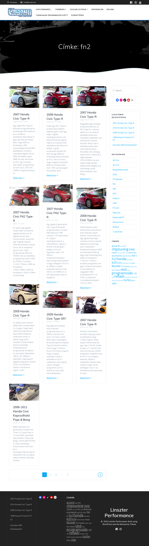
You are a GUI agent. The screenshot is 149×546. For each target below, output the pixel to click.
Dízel (115, 174)
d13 (124, 253)
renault (127, 277)
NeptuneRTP (118, 217)
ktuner (116, 266)
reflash (119, 276)
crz (121, 253)
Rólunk (110, 9)
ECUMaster (118, 179)
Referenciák (97, 9)
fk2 (127, 256)
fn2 (114, 259)
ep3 (123, 256)
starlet (135, 277)
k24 (119, 262)
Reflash (116, 227)
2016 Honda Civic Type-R (123, 128)
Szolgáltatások (78, 9)
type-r (133, 280)
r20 (113, 277)
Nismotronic (118, 222)
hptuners (130, 259)
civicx (114, 252)
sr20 (131, 277)
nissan (117, 270)
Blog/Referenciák (120, 169)
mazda (126, 266)
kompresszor (126, 263)
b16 (124, 246)
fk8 (133, 255)
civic (132, 249)
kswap (132, 263)
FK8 (114, 189)
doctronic (133, 252)
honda (121, 258)
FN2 (114, 193)
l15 (122, 266)
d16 (127, 253)
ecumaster (117, 255)
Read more (17, 178)
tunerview (120, 280)
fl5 (136, 256)
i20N (115, 203)
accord (115, 246)
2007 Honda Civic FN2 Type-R (57, 213)
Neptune (116, 212)
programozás (122, 273)
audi (121, 246)
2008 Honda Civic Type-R (123, 132)
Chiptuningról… (44, 9)
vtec (114, 283)
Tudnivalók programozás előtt (52, 15)
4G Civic (116, 160)
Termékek (60, 9)
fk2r (129, 256)
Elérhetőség (77, 15)
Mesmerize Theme (128, 524)
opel (128, 270)
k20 (114, 262)
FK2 (114, 184)
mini (135, 266)
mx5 (113, 270)
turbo (127, 280)
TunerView (117, 231)
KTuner (116, 208)
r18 (135, 273)
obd (123, 269)
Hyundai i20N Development (125, 145)
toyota (114, 280)
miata (132, 266)
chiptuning (120, 249)
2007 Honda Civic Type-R (123, 123)
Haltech (116, 198)
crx (119, 253)
